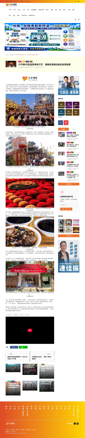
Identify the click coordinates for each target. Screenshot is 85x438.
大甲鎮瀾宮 (9, 314)
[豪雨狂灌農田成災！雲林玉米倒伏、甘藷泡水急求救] (61, 144)
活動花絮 (11, 54)
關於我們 (22, 1)
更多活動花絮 (68, 235)
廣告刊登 (16, 1)
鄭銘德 (27, 384)
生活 (28, 9)
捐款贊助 (12, 429)
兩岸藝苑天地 (32, 15)
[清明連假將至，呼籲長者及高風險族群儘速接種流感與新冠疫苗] (76, 222)
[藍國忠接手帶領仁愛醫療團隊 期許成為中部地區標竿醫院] (68, 222)
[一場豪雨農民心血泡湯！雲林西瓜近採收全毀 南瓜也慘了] (61, 163)
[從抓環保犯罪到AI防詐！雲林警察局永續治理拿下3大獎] (61, 154)
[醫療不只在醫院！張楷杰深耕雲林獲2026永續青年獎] (61, 134)
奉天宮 (27, 314)
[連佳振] (68, 85)
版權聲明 (34, 429)
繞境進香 (16, 314)
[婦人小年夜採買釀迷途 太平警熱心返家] (61, 222)
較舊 (48, 354)
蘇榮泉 (21, 67)
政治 (19, 9)
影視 (47, 9)
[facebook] (60, 122)
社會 (24, 9)
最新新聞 (63, 129)
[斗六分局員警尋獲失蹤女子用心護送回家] (61, 229)
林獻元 (10, 365)
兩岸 (64, 9)
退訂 (69, 209)
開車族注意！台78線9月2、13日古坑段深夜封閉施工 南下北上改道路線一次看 (73, 176)
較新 (11, 354)
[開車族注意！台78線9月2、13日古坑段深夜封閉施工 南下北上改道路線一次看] (61, 174)
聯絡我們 (27, 1)
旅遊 (73, 9)
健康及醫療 (33, 9)
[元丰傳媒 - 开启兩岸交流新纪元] (11, 4)
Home (10, 9)
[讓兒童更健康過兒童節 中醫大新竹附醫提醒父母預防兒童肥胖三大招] (68, 229)
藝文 (60, 9)
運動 (52, 9)
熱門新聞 (74, 129)
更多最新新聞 (68, 184)
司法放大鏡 (24, 15)
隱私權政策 (28, 429)
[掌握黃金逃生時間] (30, 78)
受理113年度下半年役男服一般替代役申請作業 (46, 368)
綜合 (10, 15)
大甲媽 (21, 314)
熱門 (15, 9)
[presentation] (6, 37)
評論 (56, 9)
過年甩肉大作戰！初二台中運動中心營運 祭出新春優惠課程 (13, 385)
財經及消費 (41, 9)
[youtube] (78, 1)
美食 (14, 15)
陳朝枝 (44, 372)
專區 (18, 15)
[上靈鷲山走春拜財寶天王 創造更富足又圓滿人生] (76, 229)
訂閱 (63, 209)
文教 (69, 9)
